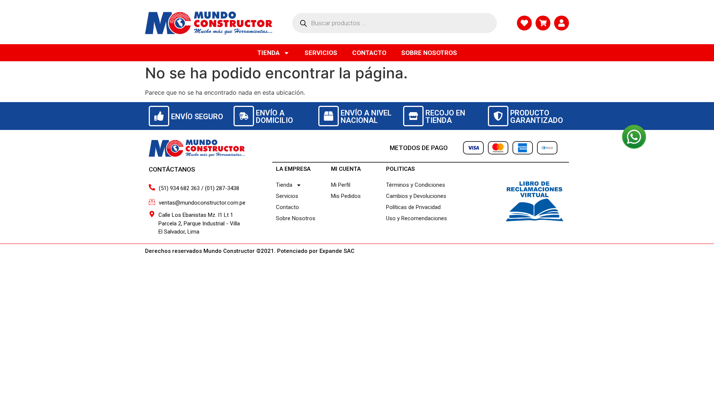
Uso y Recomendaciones (416, 218)
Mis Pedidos (346, 196)
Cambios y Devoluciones (416, 196)
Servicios (321, 52)
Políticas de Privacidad (413, 207)
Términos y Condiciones (415, 185)
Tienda (268, 52)
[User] (561, 23)
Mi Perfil (340, 185)
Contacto (369, 52)
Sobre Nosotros (429, 52)
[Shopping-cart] (543, 23)
